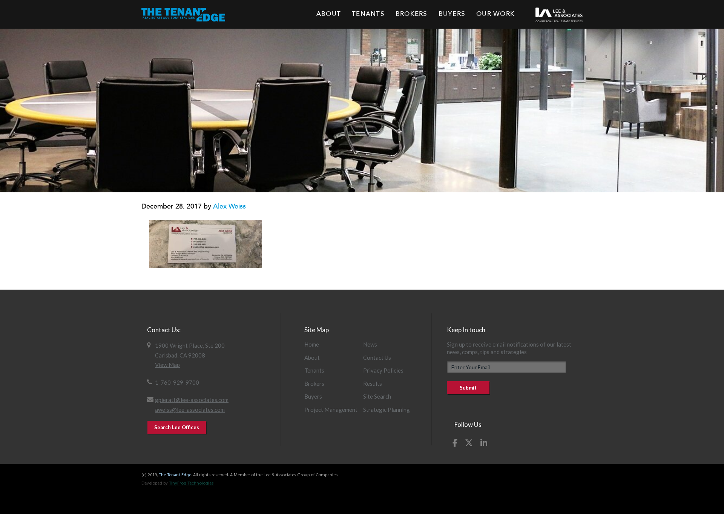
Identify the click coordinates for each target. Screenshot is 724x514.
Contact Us (377, 357)
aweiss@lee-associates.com (190, 409)
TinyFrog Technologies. (191, 483)
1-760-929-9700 (177, 382)
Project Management (330, 409)
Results (372, 383)
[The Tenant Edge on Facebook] (454, 443)
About (312, 357)
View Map (167, 364)
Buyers (313, 396)
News (370, 344)
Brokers (314, 383)
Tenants (314, 370)
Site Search (377, 396)
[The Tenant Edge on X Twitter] (469, 443)
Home (311, 344)
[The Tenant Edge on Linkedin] (483, 443)
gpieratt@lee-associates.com (192, 399)
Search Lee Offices (176, 427)
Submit (468, 388)
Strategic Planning (386, 409)
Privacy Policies (383, 370)
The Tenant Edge (175, 475)
